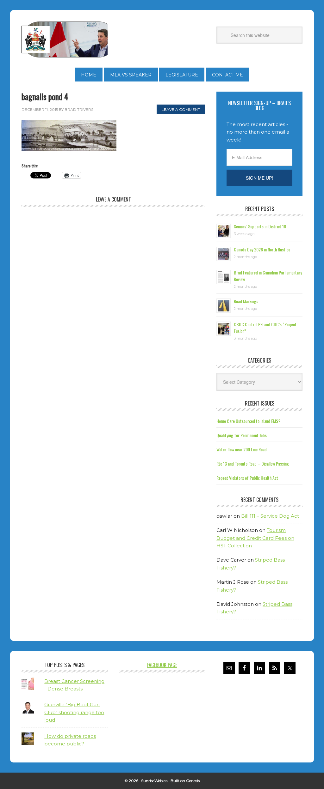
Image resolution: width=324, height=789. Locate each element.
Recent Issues (259, 403)
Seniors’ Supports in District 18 (260, 226)
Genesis (193, 780)
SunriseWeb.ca (154, 780)
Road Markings (246, 301)
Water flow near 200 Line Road (241, 449)
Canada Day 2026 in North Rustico (262, 249)
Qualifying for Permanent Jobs (241, 435)
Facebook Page (162, 665)
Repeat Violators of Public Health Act (247, 477)
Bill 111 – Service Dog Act (270, 516)
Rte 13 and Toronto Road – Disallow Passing (252, 463)
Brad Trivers (65, 39)
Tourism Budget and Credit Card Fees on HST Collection (255, 538)
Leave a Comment (181, 109)
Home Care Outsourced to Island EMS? (248, 421)
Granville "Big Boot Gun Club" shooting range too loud (74, 712)
